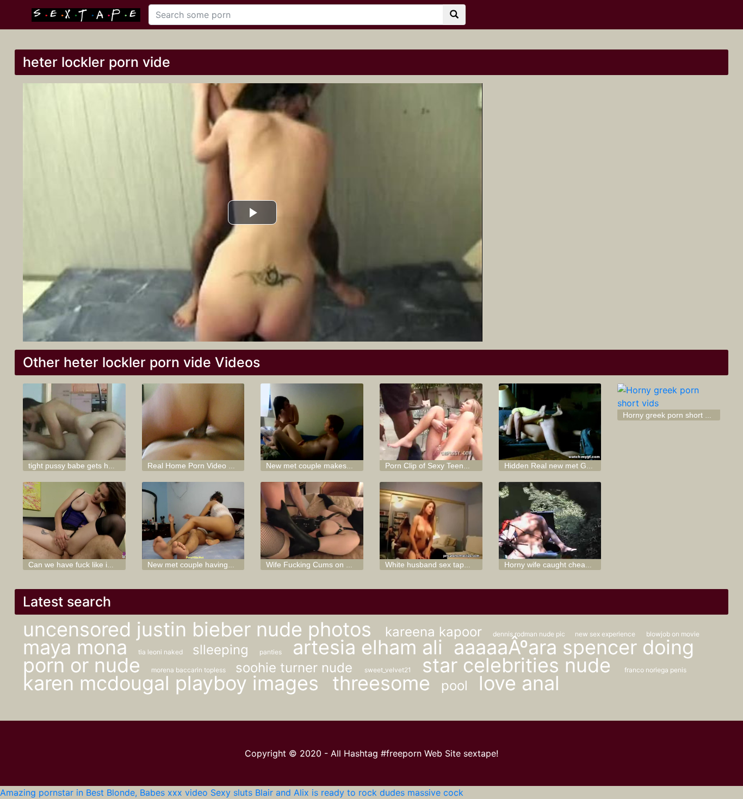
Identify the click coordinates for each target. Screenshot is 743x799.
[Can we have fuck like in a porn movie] (74, 520)
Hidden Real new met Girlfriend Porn (567, 465)
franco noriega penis (655, 670)
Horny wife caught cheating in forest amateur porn (590, 564)
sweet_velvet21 (387, 670)
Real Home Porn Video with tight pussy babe (224, 465)
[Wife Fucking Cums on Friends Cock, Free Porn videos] (312, 520)
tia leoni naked (161, 652)
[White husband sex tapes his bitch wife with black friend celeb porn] (431, 520)
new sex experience (605, 634)
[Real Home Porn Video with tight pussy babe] (193, 421)
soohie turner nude (296, 668)
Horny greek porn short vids (671, 415)
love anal (519, 683)
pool (454, 685)
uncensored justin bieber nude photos (200, 629)
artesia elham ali (368, 647)
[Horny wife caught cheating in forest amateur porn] (550, 520)
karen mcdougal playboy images (173, 683)
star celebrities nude (519, 665)
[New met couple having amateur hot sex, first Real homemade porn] (193, 520)
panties (270, 652)
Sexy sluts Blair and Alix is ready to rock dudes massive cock (336, 792)
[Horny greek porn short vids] (668, 396)
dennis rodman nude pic (530, 634)
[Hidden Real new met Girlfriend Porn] (550, 421)
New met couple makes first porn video (333, 465)
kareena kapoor (433, 632)
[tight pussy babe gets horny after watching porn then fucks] (74, 421)
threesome (381, 683)
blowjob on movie (672, 634)
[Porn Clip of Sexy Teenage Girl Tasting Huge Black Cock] (431, 421)
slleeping (221, 650)
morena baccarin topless (189, 670)
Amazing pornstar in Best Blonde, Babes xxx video (104, 792)
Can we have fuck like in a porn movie (93, 564)
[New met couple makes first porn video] (312, 421)
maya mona (75, 647)
